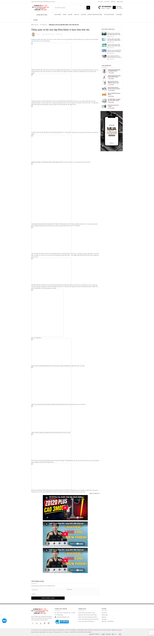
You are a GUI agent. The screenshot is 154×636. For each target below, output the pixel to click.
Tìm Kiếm (119, 14)
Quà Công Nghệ (109, 14)
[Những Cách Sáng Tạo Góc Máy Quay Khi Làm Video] (112, 34)
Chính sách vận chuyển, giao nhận (87, 617)
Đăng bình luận (48, 598)
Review (83, 14)
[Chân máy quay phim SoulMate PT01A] (112, 71)
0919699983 (59, 615)
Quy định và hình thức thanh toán (87, 615)
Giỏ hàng (104, 619)
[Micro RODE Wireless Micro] (112, 94)
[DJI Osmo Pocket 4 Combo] (112, 106)
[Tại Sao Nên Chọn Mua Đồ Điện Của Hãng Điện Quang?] (112, 40)
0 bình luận (59, 34)
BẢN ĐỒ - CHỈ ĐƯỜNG (108, 621)
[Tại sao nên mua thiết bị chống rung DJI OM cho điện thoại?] (112, 51)
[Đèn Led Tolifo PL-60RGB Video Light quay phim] (112, 82)
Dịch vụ (76, 14)
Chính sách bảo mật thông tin (86, 621)
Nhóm (70, 14)
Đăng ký (113, 1)
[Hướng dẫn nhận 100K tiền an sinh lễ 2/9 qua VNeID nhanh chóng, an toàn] (112, 46)
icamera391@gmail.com (62, 617)
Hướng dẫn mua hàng (95, 14)
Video (64, 14)
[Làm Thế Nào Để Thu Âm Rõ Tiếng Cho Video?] (112, 57)
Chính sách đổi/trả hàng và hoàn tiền (88, 619)
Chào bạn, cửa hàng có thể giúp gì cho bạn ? (43, 1)
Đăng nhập (120, 1)
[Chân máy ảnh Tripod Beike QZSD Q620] (112, 77)
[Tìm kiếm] (88, 7)
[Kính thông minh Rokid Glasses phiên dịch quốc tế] (112, 88)
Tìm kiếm (100, 1)
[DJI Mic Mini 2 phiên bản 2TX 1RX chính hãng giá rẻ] (112, 100)
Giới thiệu (107, 1)
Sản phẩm (57, 14)
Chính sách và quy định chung (86, 612)
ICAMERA (89, 632)
